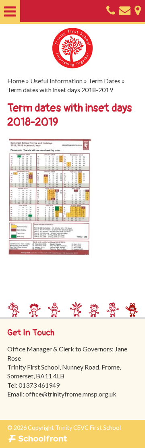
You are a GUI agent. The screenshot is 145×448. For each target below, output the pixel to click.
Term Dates (104, 81)
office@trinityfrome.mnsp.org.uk (70, 394)
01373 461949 (39, 385)
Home (16, 81)
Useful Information (56, 81)
